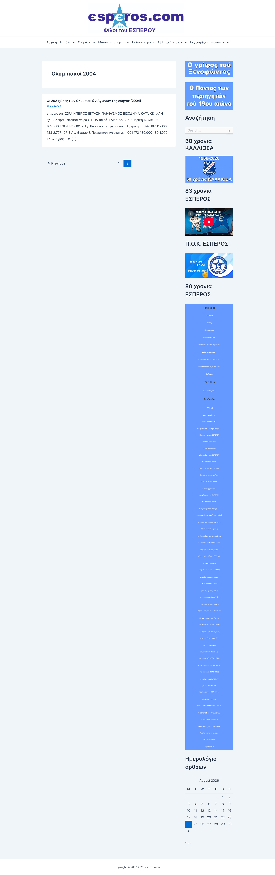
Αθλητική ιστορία (170, 42)
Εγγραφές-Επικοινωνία (207, 42)
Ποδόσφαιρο (141, 42)
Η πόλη (65, 42)
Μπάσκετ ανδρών (111, 42)
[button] (73, 42)
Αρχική (51, 42)
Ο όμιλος (85, 42)
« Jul (188, 842)
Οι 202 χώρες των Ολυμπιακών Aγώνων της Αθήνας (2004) (94, 101)
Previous (56, 163)
